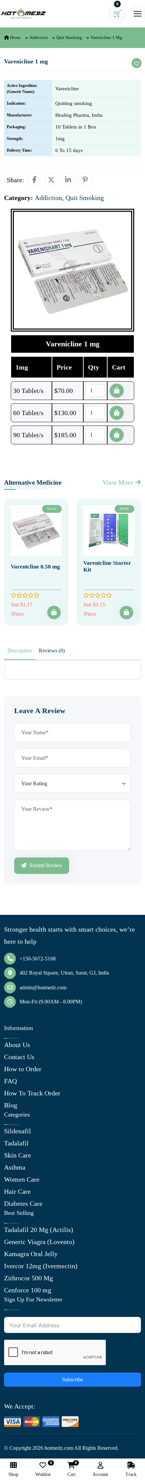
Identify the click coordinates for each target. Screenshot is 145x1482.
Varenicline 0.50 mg (35, 566)
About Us (17, 1044)
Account (100, 1474)
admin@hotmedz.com (43, 987)
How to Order (22, 1069)
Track (131, 1474)
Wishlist (43, 1469)
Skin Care (17, 1155)
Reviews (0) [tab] (52, 650)
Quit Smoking (69, 37)
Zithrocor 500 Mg (28, 1278)
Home (15, 37)
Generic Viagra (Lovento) (39, 1241)
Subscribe (72, 1379)
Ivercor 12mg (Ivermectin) (41, 1266)
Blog (10, 1105)
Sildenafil (17, 1131)
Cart (71, 1469)
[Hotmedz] (23, 13)
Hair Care (17, 1191)
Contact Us (19, 1056)
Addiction (38, 37)
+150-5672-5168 (38, 958)
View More (119, 482)
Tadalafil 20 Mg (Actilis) (38, 1229)
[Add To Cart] (54, 612)
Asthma (14, 1167)
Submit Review (45, 865)
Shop (13, 1474)
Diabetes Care (23, 1203)
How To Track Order (32, 1093)
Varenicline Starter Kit (107, 566)
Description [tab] (19, 650)
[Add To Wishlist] (137, 63)
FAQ (10, 1081)
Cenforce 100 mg (27, 1290)
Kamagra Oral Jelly (31, 1253)
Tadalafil (16, 1143)
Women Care (21, 1179)
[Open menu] (137, 13)
